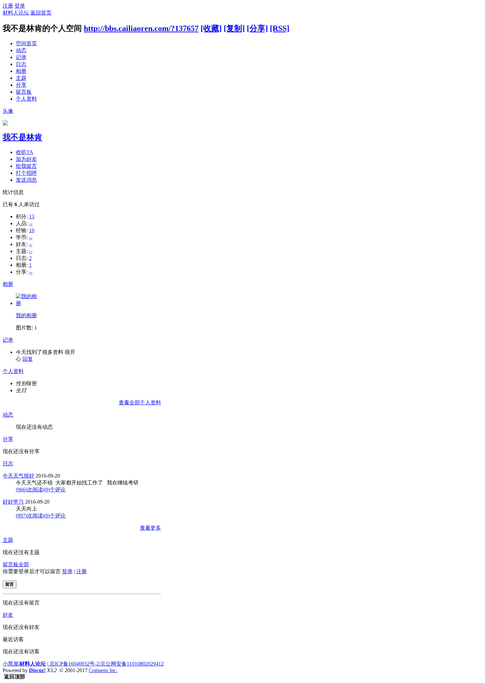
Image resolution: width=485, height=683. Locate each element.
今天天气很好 (18, 476)
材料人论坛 (16, 13)
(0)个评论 (55, 489)
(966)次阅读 (29, 489)
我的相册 (26, 315)
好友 (8, 615)
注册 (8, 6)
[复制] (234, 28)
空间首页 (26, 43)
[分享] (257, 28)
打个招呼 (26, 173)
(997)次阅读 (29, 515)
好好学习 (13, 502)
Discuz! (37, 670)
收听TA (24, 152)
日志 (21, 64)
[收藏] (211, 28)
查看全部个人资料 (140, 402)
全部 (23, 564)
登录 (20, 6)
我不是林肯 (22, 137)
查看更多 (150, 528)
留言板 (24, 92)
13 (31, 216)
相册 (21, 71)
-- (30, 223)
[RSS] (279, 28)
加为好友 (26, 159)
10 (31, 230)
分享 (21, 85)
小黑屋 (10, 664)
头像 (8, 111)
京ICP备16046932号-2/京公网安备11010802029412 (106, 664)
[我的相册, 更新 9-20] (27, 303)
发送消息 (26, 180)
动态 (21, 50)
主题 (21, 78)
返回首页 (40, 13)
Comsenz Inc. (103, 670)
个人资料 (26, 99)
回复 (27, 359)
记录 (21, 57)
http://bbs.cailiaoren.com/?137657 (141, 28)
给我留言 (26, 166)
